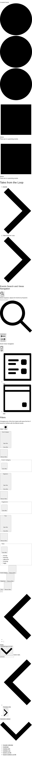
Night (4, 563)
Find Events (3, 334)
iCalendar (6, 747)
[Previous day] (17, 639)
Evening (5, 561)
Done (2, 429)
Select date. (16, 655)
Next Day (6, 708)
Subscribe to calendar (5, 719)
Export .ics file (7, 752)
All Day (5, 555)
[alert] (16, 120)
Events (5, 187)
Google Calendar (8, 745)
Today (2, 644)
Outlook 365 (6, 749)
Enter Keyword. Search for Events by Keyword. (14, 298)
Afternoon (6, 559)
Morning (5, 557)
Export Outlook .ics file (9, 754)
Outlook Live (6, 751)
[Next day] (3, 641)
